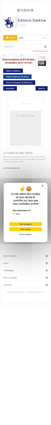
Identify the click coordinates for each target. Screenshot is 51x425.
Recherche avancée (40, 51)
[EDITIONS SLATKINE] (25, 21)
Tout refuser (25, 229)
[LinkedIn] (25, 9)
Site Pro (41, 88)
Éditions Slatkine (13, 71)
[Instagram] (22, 9)
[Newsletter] (28, 9)
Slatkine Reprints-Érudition (17, 76)
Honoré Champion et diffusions (19, 82)
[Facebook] (18, 9)
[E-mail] (32, 9)
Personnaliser (25, 234)
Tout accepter (25, 224)
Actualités (10, 88)
